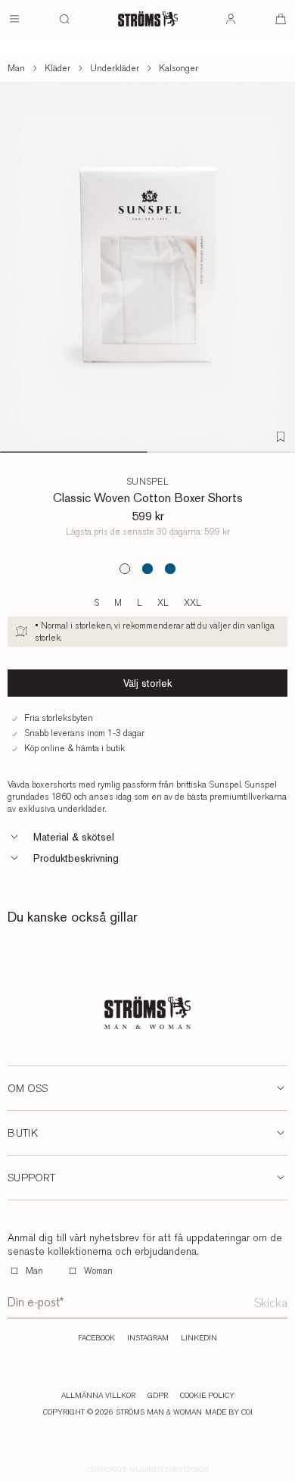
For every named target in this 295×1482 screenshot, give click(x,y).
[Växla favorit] (280, 437)
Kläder (57, 68)
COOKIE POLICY (207, 1395)
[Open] (14, 19)
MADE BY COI (229, 1412)
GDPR (158, 1395)
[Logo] (148, 19)
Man (16, 68)
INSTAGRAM (148, 1338)
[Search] (64, 19)
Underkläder (114, 68)
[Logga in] (231, 19)
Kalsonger (178, 68)
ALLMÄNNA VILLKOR (98, 1395)
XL (163, 603)
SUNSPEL (147, 482)
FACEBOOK (96, 1338)
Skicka (270, 1303)
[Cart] (280, 19)
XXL (192, 603)
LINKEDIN (199, 1338)
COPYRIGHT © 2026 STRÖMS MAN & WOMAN (122, 1412)
